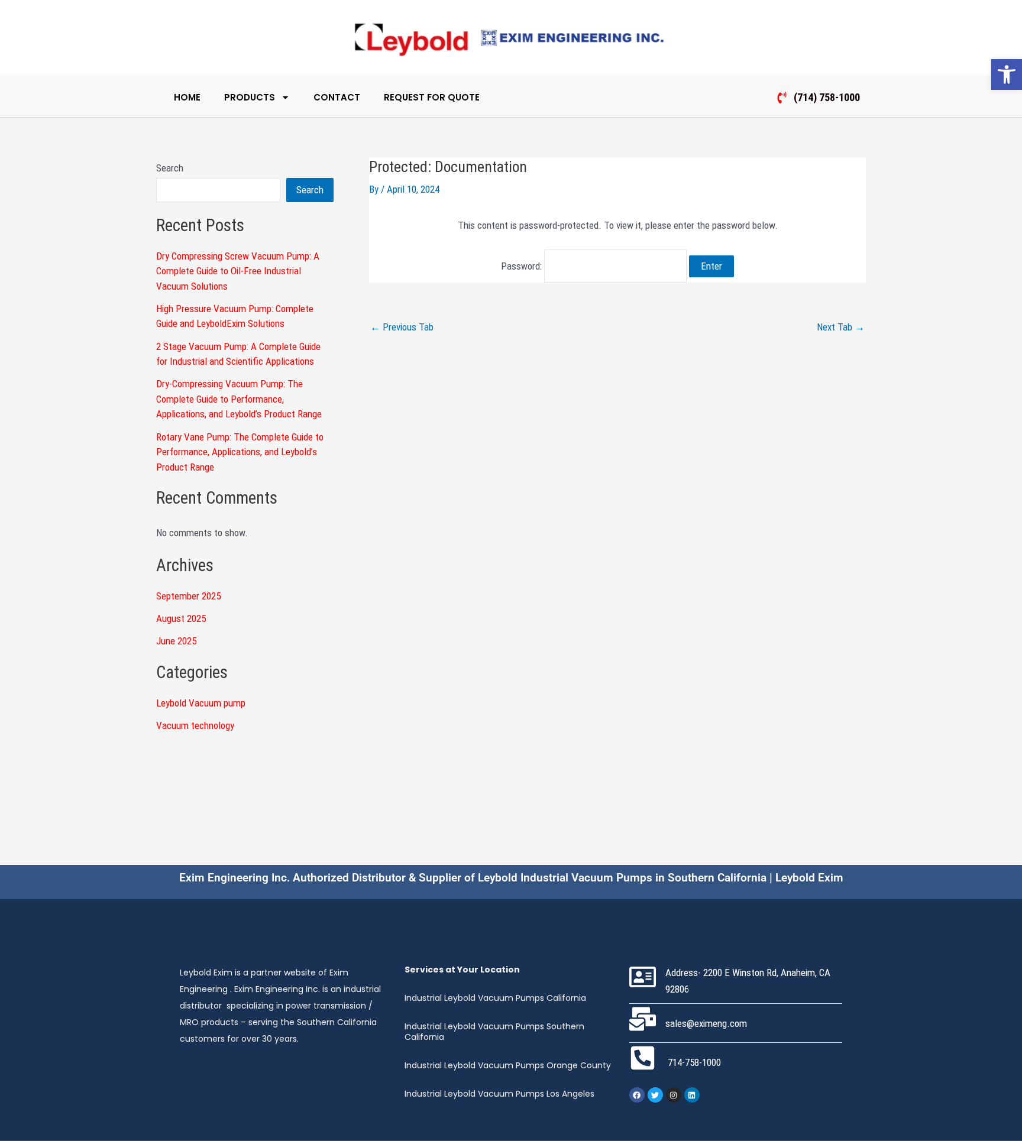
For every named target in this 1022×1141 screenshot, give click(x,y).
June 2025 (176, 641)
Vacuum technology (195, 725)
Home (187, 97)
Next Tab (841, 327)
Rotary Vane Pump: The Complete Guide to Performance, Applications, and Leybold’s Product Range (240, 452)
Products (249, 97)
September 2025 (188, 596)
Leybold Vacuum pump (200, 703)
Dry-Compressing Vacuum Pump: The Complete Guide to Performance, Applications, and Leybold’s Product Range (239, 399)
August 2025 (181, 618)
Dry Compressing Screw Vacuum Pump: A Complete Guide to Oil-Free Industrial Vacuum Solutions (237, 271)
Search (169, 168)
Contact (336, 97)
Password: (522, 266)
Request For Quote (432, 97)
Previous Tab (402, 327)
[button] (1006, 74)
